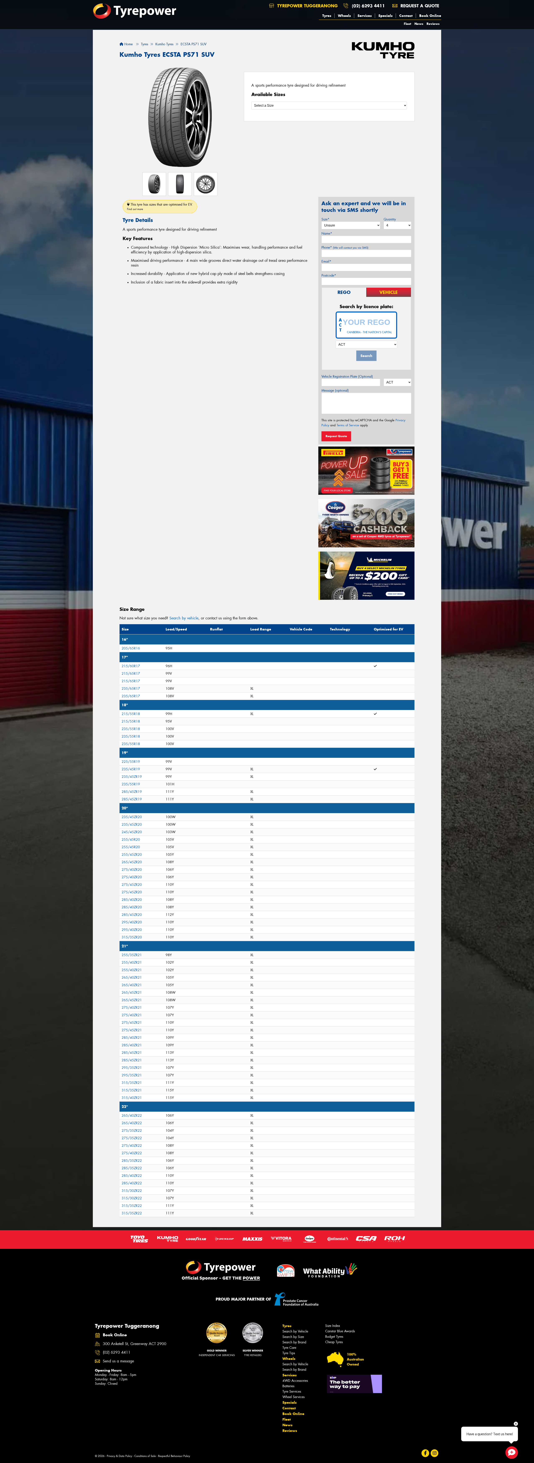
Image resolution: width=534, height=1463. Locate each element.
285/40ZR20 (132, 899)
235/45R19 (131, 769)
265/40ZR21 (132, 977)
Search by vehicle (183, 618)
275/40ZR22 (132, 1145)
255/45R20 (131, 839)
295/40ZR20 (132, 922)
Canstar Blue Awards (340, 1331)
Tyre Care (289, 1347)
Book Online (430, 15)
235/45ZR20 (132, 817)
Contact (406, 15)
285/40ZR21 (132, 1037)
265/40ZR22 (132, 1115)
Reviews (433, 24)
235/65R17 (131, 688)
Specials (385, 15)
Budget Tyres (334, 1336)
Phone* (344, 247)
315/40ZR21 (132, 1098)
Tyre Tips (288, 1353)
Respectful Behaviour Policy (174, 1456)
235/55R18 (131, 729)
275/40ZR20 (132, 869)
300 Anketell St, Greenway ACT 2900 (134, 1344)
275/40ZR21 (132, 1007)
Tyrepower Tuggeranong (307, 5)
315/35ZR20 (132, 937)
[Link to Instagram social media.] (434, 1453)
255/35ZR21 (132, 955)
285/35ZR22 (132, 1160)
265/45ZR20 (132, 862)
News (418, 24)
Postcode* (328, 275)
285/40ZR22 (132, 1175)
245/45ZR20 (132, 832)
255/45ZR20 (132, 854)
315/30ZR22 (132, 1190)
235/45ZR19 (132, 777)
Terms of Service (348, 425)
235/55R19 (131, 784)
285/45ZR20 (132, 914)
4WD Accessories (295, 1380)
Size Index (332, 1326)
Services (365, 15)
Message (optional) (335, 390)
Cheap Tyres (334, 1342)
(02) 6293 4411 (368, 5)
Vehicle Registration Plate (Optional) (347, 376)
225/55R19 (131, 761)
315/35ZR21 (132, 1083)
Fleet (407, 24)
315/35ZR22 (132, 1206)
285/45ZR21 (132, 1052)
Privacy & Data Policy (119, 1456)
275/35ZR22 (132, 1130)
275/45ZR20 (132, 884)
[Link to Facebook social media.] (425, 1453)
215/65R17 (131, 673)
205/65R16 (131, 648)
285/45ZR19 (132, 792)
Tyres (326, 15)
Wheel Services (293, 1397)
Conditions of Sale (145, 1456)
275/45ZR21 (132, 1022)
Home (128, 44)
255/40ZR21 (132, 962)
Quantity (390, 219)
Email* (326, 261)
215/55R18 (131, 714)
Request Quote (336, 436)
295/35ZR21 (132, 1068)
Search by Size (293, 1337)
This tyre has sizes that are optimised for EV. (160, 206)
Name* (326, 233)
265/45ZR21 (132, 992)
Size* (325, 219)
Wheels (344, 15)
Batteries (288, 1386)
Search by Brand (294, 1342)
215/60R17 (131, 666)
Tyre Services (291, 1391)
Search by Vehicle (295, 1331)
